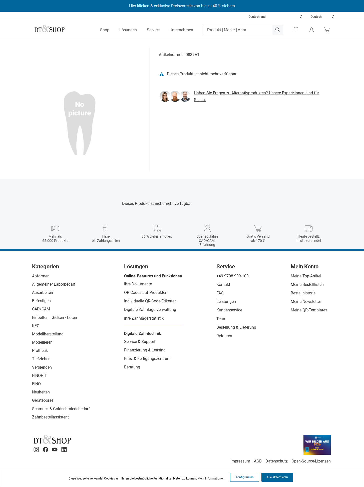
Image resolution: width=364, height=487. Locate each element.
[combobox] (276, 17)
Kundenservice (229, 310)
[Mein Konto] (311, 30)
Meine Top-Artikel (306, 276)
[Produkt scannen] (296, 30)
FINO (36, 383)
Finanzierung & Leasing (145, 350)
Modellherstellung (48, 334)
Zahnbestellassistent (50, 417)
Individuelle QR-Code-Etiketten (150, 301)
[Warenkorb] (328, 30)
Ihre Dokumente (138, 284)
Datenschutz (276, 461)
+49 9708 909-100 (232, 276)
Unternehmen (181, 30)
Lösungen (128, 30)
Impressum (240, 461)
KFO (36, 325)
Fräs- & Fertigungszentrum (147, 358)
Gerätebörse (42, 400)
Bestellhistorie (303, 293)
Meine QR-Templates (309, 310)
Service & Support (139, 341)
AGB (258, 461)
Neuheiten (41, 392)
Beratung (132, 367)
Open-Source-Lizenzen (311, 461)
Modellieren (42, 342)
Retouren (224, 335)
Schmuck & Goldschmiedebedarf (61, 408)
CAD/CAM (41, 309)
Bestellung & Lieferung (236, 327)
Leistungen (226, 301)
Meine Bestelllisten (307, 284)
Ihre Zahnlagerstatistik (144, 318)
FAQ (220, 293)
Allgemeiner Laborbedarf (54, 284)
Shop (104, 30)
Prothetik (40, 350)
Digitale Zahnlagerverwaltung (150, 309)
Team (221, 318)
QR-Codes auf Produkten (145, 292)
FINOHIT (39, 375)
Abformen (41, 276)
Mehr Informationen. (211, 478)
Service (153, 30)
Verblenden (42, 367)
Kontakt (223, 284)
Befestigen (41, 300)
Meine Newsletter (306, 301)
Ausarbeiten (42, 292)
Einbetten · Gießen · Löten (54, 317)
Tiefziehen (41, 358)
